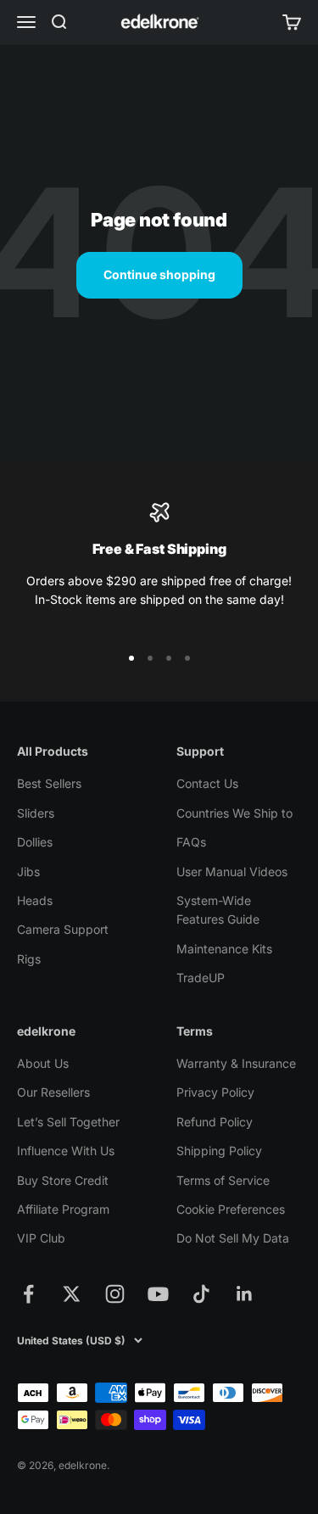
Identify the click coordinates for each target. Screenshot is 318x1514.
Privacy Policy (215, 1092)
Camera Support (63, 929)
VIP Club (41, 1238)
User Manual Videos (231, 871)
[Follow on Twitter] (71, 1293)
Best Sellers (49, 783)
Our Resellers (53, 1092)
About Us (43, 1063)
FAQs (191, 842)
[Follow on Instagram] (114, 1293)
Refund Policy (214, 1122)
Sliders (35, 813)
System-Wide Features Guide (217, 909)
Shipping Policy (219, 1150)
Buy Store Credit (63, 1180)
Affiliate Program (63, 1209)
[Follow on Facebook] (28, 1293)
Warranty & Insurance (236, 1063)
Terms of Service (223, 1180)
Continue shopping (159, 274)
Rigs (29, 959)
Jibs (28, 871)
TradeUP (200, 977)
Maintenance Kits (224, 948)
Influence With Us (65, 1150)
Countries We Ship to (234, 813)
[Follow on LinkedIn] (244, 1293)
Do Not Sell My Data (232, 1238)
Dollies (35, 842)
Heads (35, 900)
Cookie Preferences (230, 1209)
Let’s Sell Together (68, 1122)
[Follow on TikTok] (201, 1293)
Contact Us (207, 783)
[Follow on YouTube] (158, 1293)
